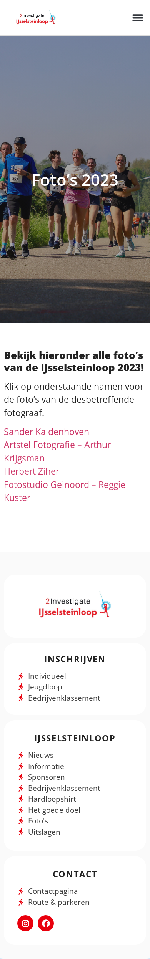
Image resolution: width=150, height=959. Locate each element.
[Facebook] (46, 923)
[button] (137, 17)
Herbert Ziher (31, 471)
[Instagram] (25, 923)
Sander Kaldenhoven (46, 431)
